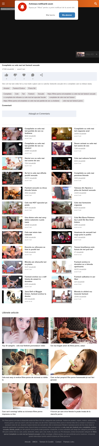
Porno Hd (31, 88)
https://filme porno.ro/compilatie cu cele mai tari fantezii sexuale (71, 94)
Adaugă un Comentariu (39, 114)
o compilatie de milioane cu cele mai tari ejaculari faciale (25, 97)
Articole (27, 442)
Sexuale (41, 94)
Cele (16, 94)
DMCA (34, 442)
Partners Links (68, 442)
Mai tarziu (50, 15)
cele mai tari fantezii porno (73, 101)
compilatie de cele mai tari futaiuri (62, 97)
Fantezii (31, 94)
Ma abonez (67, 15)
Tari (23, 94)
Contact (58, 442)
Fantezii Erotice (19, 88)
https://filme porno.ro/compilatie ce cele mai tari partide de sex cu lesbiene (31, 101)
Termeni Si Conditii (46, 442)
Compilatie (7, 94)
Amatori (6, 88)
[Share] (41, 75)
